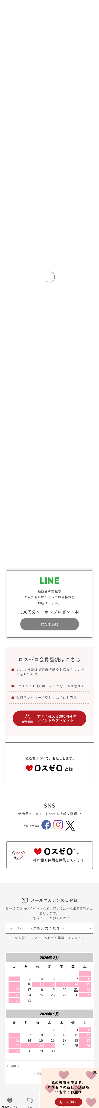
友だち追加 (49, 624)
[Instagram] (58, 828)
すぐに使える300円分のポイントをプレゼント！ (57, 718)
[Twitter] (70, 826)
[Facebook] (46, 828)
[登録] (89, 928)
